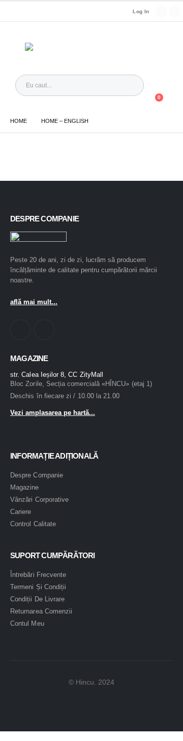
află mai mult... (33, 302)
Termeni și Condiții (38, 587)
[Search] (127, 85)
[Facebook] (161, 12)
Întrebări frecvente (38, 574)
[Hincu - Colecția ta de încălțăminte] (46, 48)
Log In (141, 11)
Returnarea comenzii (41, 611)
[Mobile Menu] (17, 48)
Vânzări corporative (39, 499)
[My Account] (158, 85)
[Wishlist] (130, 102)
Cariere (20, 512)
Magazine (24, 487)
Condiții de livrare (37, 599)
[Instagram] (175, 12)
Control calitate (33, 524)
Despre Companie (36, 475)
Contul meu (27, 623)
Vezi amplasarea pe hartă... (52, 412)
